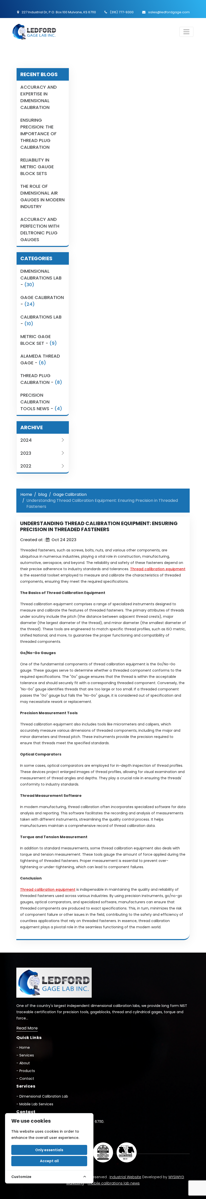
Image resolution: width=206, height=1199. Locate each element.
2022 (25, 466)
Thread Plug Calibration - (41, 378)
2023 (25, 453)
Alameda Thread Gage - (40, 359)
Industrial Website (125, 1176)
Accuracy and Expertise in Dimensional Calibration (38, 97)
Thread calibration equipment (157, 568)
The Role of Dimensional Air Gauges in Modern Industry (42, 196)
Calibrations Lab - (41, 320)
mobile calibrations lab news (114, 1183)
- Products (25, 1070)
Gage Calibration (70, 494)
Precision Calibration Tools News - (41, 402)
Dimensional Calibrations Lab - (41, 278)
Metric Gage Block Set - (38, 339)
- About (23, 1063)
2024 (26, 440)
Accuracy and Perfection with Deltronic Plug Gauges (39, 229)
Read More (27, 1028)
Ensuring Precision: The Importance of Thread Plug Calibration (38, 133)
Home (26, 494)
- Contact (25, 1078)
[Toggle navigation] (186, 32)
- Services (25, 1055)
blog (42, 494)
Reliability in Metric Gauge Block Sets (37, 167)
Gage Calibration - (42, 300)
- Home (23, 1047)
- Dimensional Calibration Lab (42, 1096)
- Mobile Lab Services (34, 1104)
